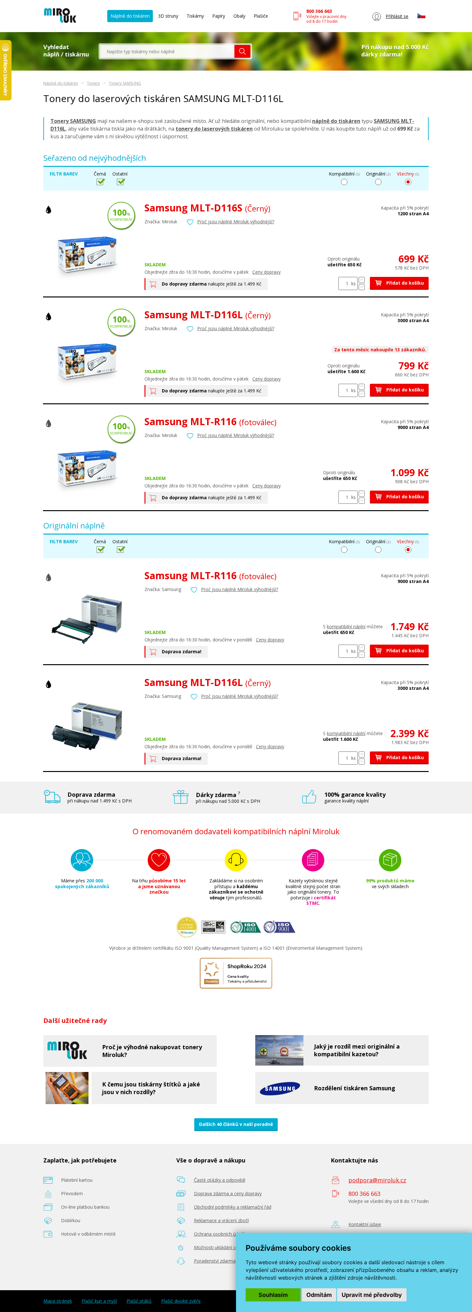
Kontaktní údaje (364, 1224)
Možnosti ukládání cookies (221, 1247)
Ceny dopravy (266, 272)
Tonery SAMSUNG (125, 83)
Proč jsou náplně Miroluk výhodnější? (235, 222)
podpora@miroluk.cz (377, 1180)
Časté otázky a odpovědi (219, 1180)
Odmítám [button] (319, 1294)
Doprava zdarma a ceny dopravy (228, 1193)
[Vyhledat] (242, 51)
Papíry (218, 16)
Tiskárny (195, 16)
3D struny (168, 16)
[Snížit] (362, 287)
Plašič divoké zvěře (181, 1301)
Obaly (239, 16)
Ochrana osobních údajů (219, 1234)
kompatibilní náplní (346, 626)
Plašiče (261, 16)
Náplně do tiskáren (130, 16)
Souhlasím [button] (273, 1294)
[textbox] (167, 51)
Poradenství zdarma (215, 1261)
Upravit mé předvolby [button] (372, 1294)
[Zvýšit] (362, 280)
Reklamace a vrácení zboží (221, 1220)
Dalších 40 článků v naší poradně (236, 1124)
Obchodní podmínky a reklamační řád (232, 1207)
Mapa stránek (57, 1301)
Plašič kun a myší (99, 1301)
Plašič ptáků (139, 1301)
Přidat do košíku (404, 283)
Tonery (93, 83)
